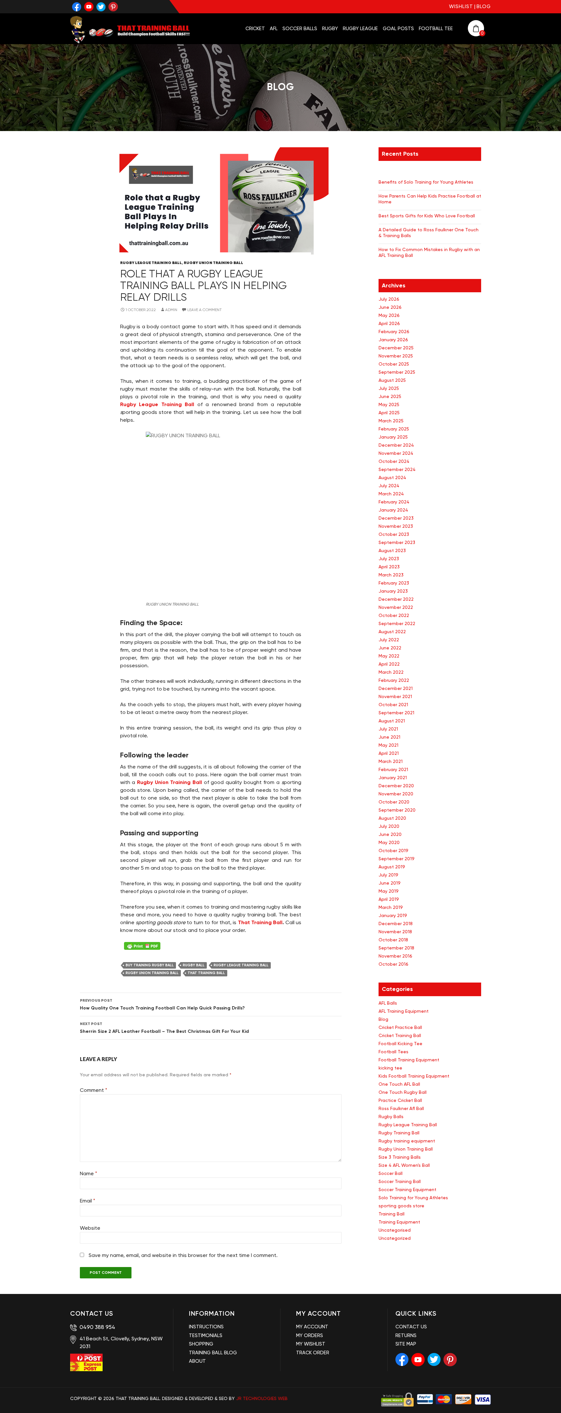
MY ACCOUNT (312, 1327)
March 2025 (391, 420)
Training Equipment (399, 1222)
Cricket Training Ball (400, 1035)
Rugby (330, 28)
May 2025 (389, 404)
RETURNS (406, 1335)
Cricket (255, 28)
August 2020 (392, 818)
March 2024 (391, 493)
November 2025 (396, 355)
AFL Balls (388, 1003)
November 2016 (395, 956)
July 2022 (389, 639)
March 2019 (391, 907)
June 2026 (390, 307)
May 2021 (388, 745)
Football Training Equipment (409, 1059)
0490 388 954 (96, 1327)
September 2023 (397, 542)
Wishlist (461, 6)
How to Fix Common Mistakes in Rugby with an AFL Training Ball (429, 252)
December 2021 (396, 688)
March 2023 (391, 574)
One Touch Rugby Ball (403, 1092)
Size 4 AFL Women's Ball (404, 1165)
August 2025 (392, 380)
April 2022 (389, 664)
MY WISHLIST (310, 1344)
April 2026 (389, 323)
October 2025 (394, 364)
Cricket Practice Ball (400, 1027)
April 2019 (389, 899)
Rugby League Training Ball (151, 262)
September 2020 (397, 810)
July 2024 (389, 485)
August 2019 (392, 866)
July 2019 (388, 874)
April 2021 (389, 753)
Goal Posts (398, 28)
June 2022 (390, 647)
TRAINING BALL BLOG (213, 1353)
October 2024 (394, 461)
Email (87, 1201)
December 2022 (396, 599)
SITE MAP (405, 1344)
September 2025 (397, 372)
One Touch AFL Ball (399, 1084)
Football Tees (393, 1051)
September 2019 (397, 858)
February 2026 (394, 331)
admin (171, 310)
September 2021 (396, 712)
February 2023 (394, 583)
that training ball (206, 973)
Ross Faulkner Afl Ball (401, 1108)
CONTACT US (411, 1327)
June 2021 (389, 737)
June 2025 (390, 396)
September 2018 (396, 947)
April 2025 (389, 412)
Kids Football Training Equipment (414, 1076)
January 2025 (393, 437)
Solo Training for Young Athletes (413, 1197)
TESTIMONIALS (205, 1335)
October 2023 (394, 534)
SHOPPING (201, 1344)
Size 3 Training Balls (400, 1157)
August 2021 (392, 720)
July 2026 (389, 299)
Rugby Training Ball (399, 1132)
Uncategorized (395, 1238)
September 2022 (397, 623)
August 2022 (392, 631)
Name (88, 1173)
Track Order (312, 1353)
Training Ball (392, 1213)
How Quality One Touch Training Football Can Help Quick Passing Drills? (162, 1004)
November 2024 (396, 453)
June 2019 (390, 883)
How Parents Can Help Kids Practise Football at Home (430, 198)
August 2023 (392, 550)
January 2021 (393, 777)
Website (90, 1228)
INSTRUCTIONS (206, 1327)
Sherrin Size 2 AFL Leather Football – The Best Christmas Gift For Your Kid (164, 1027)
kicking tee (390, 1067)
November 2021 (395, 696)
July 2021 (388, 728)
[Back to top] (548, 1397)
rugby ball (194, 965)
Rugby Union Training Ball (213, 262)
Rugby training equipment (407, 1140)
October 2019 (393, 850)
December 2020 (396, 785)
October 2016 (393, 964)
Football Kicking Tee (400, 1043)
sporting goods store (401, 1205)
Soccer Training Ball (400, 1181)
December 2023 (396, 518)
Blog (484, 6)
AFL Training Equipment (404, 1011)
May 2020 (389, 842)
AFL (274, 28)
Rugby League (360, 28)
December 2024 (396, 445)
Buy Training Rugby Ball (150, 965)
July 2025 (389, 388)
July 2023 (389, 558)
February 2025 (394, 428)
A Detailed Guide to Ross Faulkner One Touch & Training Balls (429, 232)
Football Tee (436, 28)
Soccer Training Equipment (407, 1189)
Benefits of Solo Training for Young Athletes (426, 182)
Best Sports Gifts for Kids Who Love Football (427, 215)
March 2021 (391, 761)
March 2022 (391, 672)
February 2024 (394, 501)
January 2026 (393, 339)
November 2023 (396, 526)
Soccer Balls (299, 28)
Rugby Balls (391, 1116)
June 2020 (390, 834)
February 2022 (394, 680)
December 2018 (396, 923)
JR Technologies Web (262, 1398)
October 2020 (394, 801)
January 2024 (393, 510)
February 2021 (393, 769)
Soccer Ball (391, 1173)
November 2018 (395, 931)
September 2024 (397, 469)
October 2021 (393, 704)
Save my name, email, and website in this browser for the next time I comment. (183, 1255)
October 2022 (394, 615)
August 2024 (392, 477)
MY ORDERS (309, 1335)
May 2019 (389, 891)
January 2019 (393, 915)
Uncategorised (395, 1230)
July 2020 (389, 826)
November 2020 (396, 793)
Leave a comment (204, 310)
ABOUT (197, 1361)
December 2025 (396, 347)
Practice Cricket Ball (400, 1100)
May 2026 (389, 315)
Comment (93, 1090)
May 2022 (389, 655)
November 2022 (396, 607)
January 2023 (393, 591)
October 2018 (393, 939)
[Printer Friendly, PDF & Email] (142, 946)
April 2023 (389, 566)
